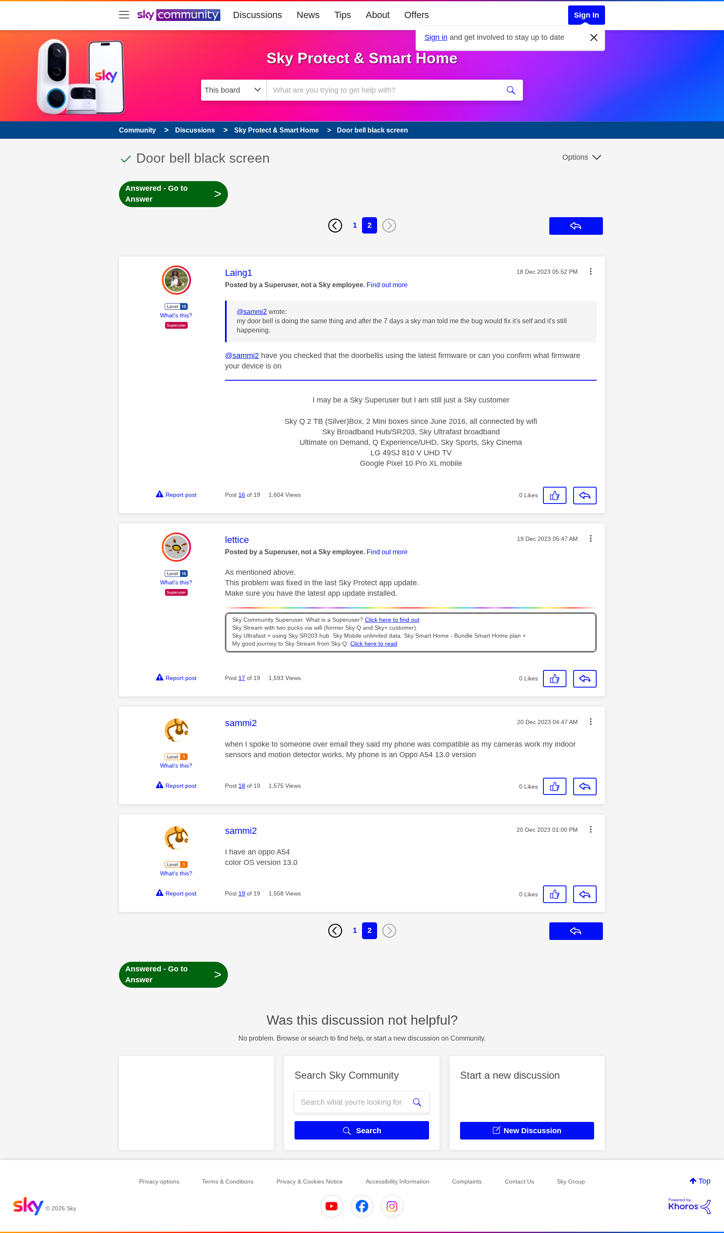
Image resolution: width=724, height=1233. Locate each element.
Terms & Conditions (227, 1181)
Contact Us (519, 1181)
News (308, 15)
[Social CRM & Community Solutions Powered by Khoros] (690, 1206)
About (378, 15)
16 (241, 494)
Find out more (387, 284)
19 (241, 893)
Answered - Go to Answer (173, 193)
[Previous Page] (335, 225)
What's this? (176, 315)
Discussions (257, 15)
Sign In (586, 15)
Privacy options (159, 1181)
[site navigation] (124, 15)
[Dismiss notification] (594, 37)
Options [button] (575, 157)
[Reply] (585, 495)
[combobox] (382, 90)
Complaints (467, 1181)
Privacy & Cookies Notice (310, 1181)
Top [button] (704, 1181)
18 (241, 785)
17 (241, 678)
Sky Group (571, 1181)
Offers (416, 15)
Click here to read (373, 644)
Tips (342, 15)
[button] (591, 271)
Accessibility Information (397, 1181)
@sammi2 (252, 311)
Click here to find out (392, 620)
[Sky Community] (178, 15)
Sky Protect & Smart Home (362, 58)
